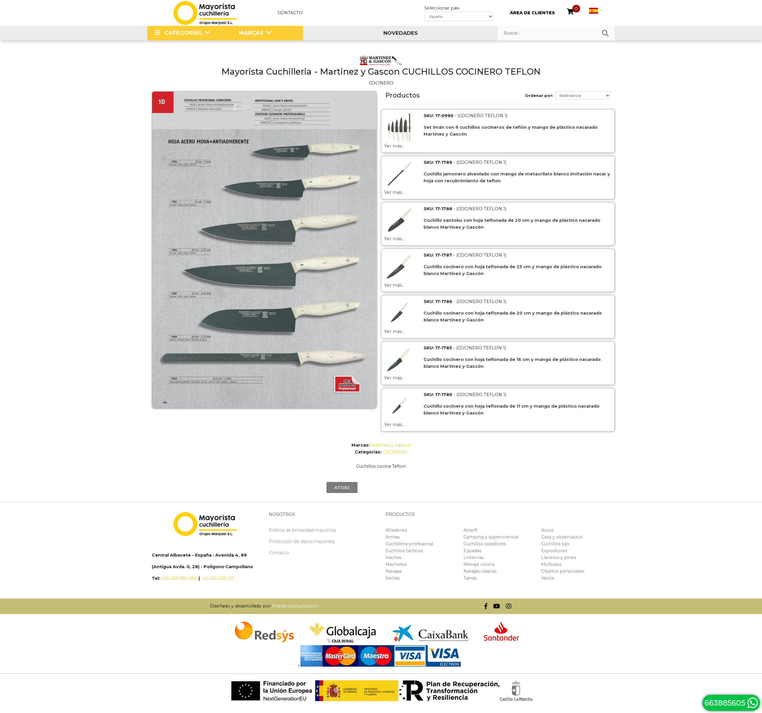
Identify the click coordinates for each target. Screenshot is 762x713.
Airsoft (470, 530)
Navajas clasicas (479, 571)
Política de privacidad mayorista (302, 530)
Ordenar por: (539, 95)
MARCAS (251, 33)
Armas (392, 537)
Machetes (396, 564)
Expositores (554, 550)
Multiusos (551, 564)
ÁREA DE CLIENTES (532, 12)
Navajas (393, 571)
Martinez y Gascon (391, 445)
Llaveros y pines (558, 557)
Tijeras (470, 578)
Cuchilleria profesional (409, 543)
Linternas (473, 557)
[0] (570, 12)
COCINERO (395, 452)
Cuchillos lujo (555, 543)
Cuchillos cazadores (484, 543)
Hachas (393, 557)
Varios (547, 578)
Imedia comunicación (295, 606)
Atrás (342, 487)
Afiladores (396, 530)
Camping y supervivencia (490, 537)
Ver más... (394, 146)
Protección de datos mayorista (302, 541)
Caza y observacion (562, 537)
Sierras (392, 578)
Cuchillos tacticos (404, 550)
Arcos (547, 530)
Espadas (472, 550)
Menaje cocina (478, 564)
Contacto (290, 12)
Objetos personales (562, 571)
